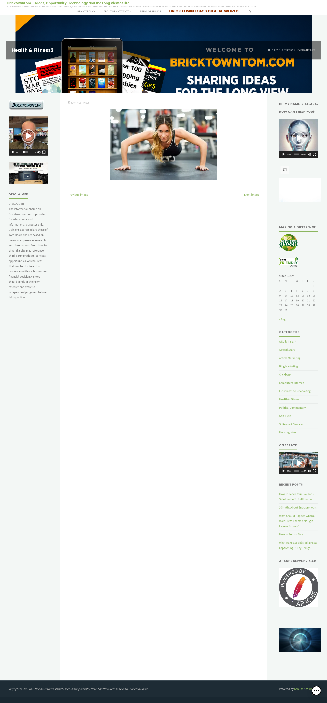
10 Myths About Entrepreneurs (298, 507)
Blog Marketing (288, 366)
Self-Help (285, 416)
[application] (28, 136)
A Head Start (287, 350)
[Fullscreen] (44, 152)
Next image (252, 195)
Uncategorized (288, 432)
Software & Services (291, 424)
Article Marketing (289, 358)
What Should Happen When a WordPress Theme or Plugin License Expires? (297, 521)
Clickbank (285, 374)
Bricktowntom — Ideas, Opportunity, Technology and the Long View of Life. (68, 3)
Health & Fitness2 (283, 50)
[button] (28, 136)
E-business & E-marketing (295, 391)
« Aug (282, 319)
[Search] (250, 11)
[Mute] (39, 152)
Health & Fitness (289, 399)
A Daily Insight (287, 341)
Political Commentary (292, 408)
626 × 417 (76, 102)
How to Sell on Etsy (291, 534)
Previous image (78, 195)
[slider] (25, 152)
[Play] (13, 152)
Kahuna (298, 689)
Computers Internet (291, 383)
